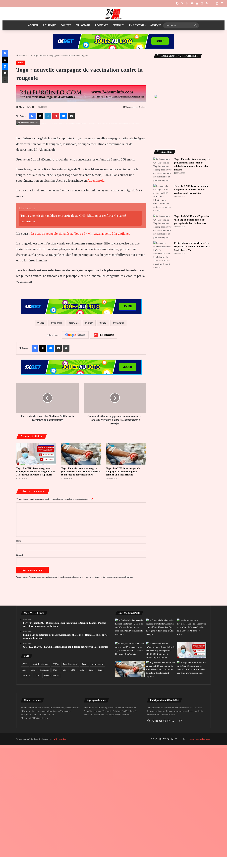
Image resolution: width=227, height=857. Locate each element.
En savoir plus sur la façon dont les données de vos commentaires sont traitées (98, 577)
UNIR (37, 675)
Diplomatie (83, 25)
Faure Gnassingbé (70, 664)
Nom (18, 541)
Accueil (33, 25)
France (84, 664)
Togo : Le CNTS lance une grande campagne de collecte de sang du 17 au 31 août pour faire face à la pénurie (35, 471)
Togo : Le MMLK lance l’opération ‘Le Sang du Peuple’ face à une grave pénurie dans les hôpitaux (192, 220)
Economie (101, 25)
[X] (153, 721)
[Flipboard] (103, 335)
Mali (55, 670)
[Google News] (75, 335)
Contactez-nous (203, 739)
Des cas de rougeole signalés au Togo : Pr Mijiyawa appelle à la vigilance (80, 233)
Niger (64, 670)
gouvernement (97, 664)
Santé (29, 55)
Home (191, 739)
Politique (49, 25)
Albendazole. (96, 180)
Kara (42, 322)
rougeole (57, 322)
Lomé (33, 670)
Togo (104, 322)
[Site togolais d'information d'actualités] (113, 13)
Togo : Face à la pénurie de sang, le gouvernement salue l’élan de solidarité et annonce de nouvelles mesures (80, 471)
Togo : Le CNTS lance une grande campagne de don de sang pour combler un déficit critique (123, 471)
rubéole (74, 322)
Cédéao (55, 664)
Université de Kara (51, 675)
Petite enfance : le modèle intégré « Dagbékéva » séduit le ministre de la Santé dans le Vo (192, 246)
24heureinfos (60, 739)
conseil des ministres (40, 664)
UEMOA (26, 675)
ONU (82, 670)
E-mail (19, 555)
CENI (24, 664)
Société (66, 25)
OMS (73, 670)
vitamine (119, 322)
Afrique (155, 25)
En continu (136, 25)
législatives (44, 670)
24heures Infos (25, 107)
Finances (118, 25)
